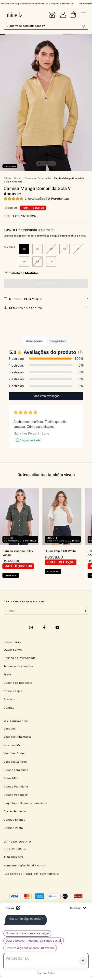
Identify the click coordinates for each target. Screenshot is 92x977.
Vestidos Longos (15, 761)
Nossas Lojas (13, 691)
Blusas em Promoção (38, 178)
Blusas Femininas (16, 770)
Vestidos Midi (13, 745)
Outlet (18, 178)
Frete (7, 674)
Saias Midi (11, 778)
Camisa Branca (14, 819)
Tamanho (9, 247)
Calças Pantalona (16, 786)
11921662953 (13, 857)
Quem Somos (13, 649)
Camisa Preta (13, 828)
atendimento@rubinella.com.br (25, 865)
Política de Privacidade (20, 658)
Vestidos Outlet (14, 753)
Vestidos (10, 728)
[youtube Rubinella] (57, 627)
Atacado (9, 699)
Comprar (10, 575)
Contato (9, 707)
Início (7, 178)
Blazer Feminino (15, 811)
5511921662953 (15, 849)
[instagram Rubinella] (31, 627)
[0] (73, 16)
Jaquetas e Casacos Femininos (25, 803)
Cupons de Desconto (18, 682)
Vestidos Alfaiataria (17, 737)
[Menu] (83, 16)
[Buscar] (83, 26)
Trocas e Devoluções (18, 666)
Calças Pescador (16, 795)
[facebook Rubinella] (44, 627)
